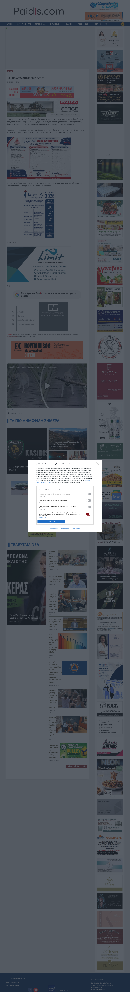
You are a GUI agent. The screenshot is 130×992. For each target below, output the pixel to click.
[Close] (98, 464)
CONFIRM (51, 521)
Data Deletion (54, 528)
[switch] (88, 494)
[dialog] (65, 496)
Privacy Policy (76, 528)
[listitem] (65, 490)
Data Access (65, 528)
